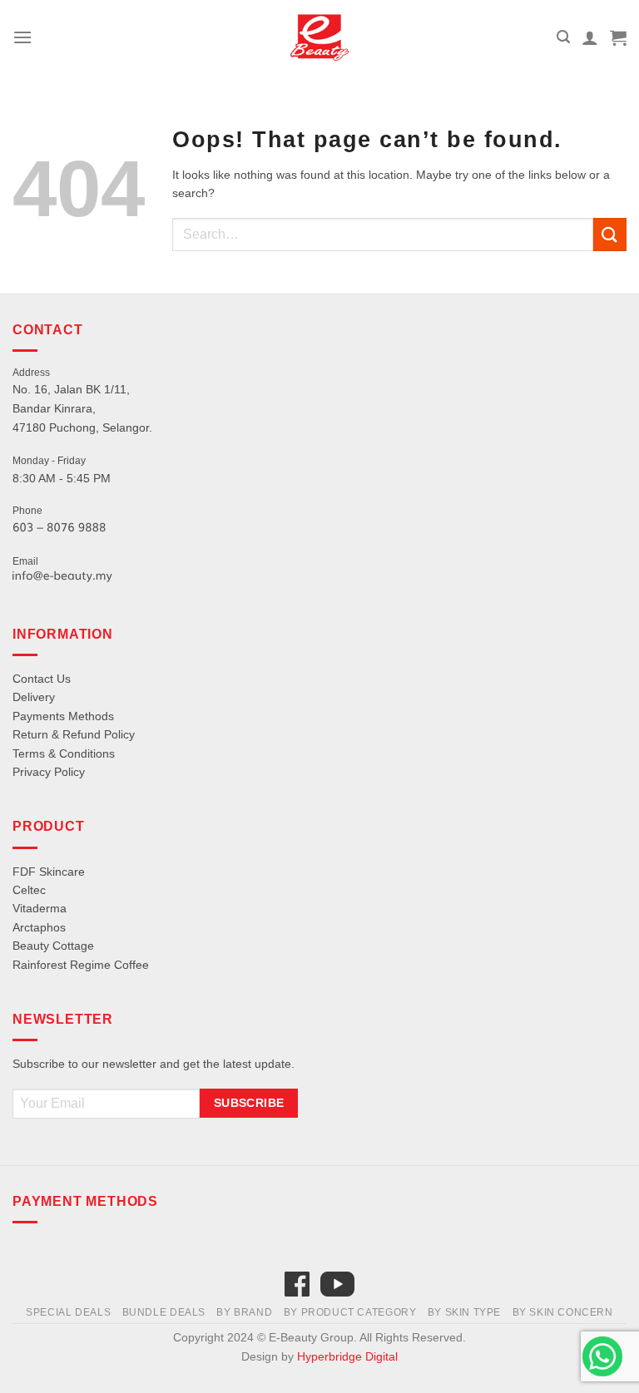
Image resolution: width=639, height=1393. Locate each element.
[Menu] (22, 37)
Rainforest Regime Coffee (80, 964)
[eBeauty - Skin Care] (320, 37)
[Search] (563, 37)
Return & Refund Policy (73, 734)
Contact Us (41, 678)
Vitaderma (39, 908)
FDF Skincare (48, 871)
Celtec (29, 890)
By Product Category (350, 1312)
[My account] (590, 37)
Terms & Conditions (63, 753)
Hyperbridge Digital (347, 1356)
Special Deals (68, 1312)
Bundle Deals (164, 1312)
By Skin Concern (563, 1312)
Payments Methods (63, 716)
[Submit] (610, 234)
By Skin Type (464, 1312)
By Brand (244, 1312)
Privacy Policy (48, 771)
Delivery (33, 697)
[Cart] (618, 37)
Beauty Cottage (53, 945)
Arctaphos (39, 927)
